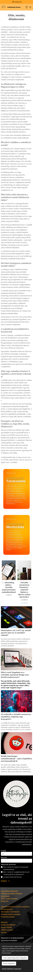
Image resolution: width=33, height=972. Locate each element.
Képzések (4, 922)
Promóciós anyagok (7, 917)
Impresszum (5, 896)
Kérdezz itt (4, 901)
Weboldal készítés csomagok (10, 914)
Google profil (18, 2)
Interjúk (4, 932)
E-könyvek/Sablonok (8, 925)
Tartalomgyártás (6, 909)
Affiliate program (7, 930)
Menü (30, 7)
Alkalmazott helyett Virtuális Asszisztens (15, 906)
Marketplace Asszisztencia (10, 912)
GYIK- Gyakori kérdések (9, 898)
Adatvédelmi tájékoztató (9, 891)
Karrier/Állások (6, 927)
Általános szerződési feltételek (11, 893)
